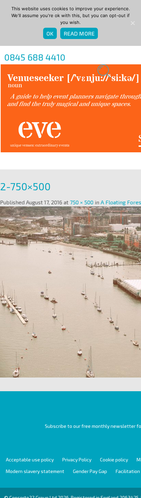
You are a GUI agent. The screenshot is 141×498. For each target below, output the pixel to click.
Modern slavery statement (35, 471)
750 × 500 (81, 202)
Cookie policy (114, 459)
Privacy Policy (76, 459)
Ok (50, 33)
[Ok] (132, 23)
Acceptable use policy (30, 459)
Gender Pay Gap (90, 471)
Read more (79, 33)
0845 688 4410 (34, 57)
